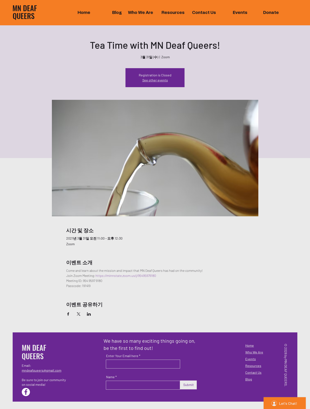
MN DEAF (24, 8)
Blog (248, 379)
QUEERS (24, 15)
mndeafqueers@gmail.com (41, 370)
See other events (155, 80)
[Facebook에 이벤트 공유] (68, 314)
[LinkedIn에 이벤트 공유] (89, 314)
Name (110, 377)
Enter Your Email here (122, 356)
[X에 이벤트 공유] (79, 314)
